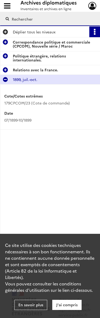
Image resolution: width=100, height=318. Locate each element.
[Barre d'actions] (94, 31)
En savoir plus (30, 304)
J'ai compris (67, 304)
